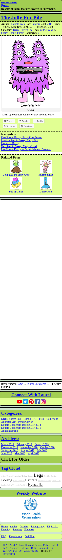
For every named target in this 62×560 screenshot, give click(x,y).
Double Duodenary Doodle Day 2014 (21, 424)
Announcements (9, 430)
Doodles (24, 526)
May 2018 (20, 453)
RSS (33, 548)
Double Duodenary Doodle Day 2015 (21, 427)
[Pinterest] (31, 401)
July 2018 (42, 450)
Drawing (5, 529)
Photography (37, 526)
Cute (42, 29)
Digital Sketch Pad (23, 29)
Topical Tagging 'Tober (16, 476)
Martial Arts (56, 481)
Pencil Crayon (25, 421)
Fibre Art (29, 529)
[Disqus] (31, 245)
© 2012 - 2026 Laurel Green (18, 545)
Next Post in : (19, 146)
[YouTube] (19, 401)
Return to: (10, 143)
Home (19, 383)
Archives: (10, 438)
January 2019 (42, 444)
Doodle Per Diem (9, 2)
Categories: (11, 413)
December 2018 (9, 447)
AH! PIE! (39, 418)
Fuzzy (5, 5)
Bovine (54, 476)
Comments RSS (46, 548)
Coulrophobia (6, 485)
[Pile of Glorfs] (16, 188)
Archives (14, 548)
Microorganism (19, 481)
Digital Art (52, 526)
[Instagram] (43, 401)
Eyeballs (50, 29)
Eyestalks (35, 484)
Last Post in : (26, 149)
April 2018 (33, 453)
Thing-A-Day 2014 (19, 485)
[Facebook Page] (37, 401)
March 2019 (7, 444)
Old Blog (30, 536)
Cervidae (47, 476)
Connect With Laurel (31, 394)
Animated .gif (8, 421)
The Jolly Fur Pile (21, 17)
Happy (12, 32)
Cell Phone (52, 418)
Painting (17, 529)
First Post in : (21, 137)
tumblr (13, 526)
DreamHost (9, 554)
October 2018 (47, 447)
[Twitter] (25, 401)
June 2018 (6, 453)
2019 (49, 24)
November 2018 (29, 447)
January (36, 24)
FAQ (3, 536)
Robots (30, 476)
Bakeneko (42, 481)
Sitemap (25, 548)
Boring (6, 480)
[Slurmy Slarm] (46, 171)
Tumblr (27, 418)
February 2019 (24, 444)
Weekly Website (31, 493)
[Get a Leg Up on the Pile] (16, 171)
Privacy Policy (42, 545)
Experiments (15, 536)
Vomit (48, 481)
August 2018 (27, 450)
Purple (20, 32)
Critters (31, 480)
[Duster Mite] (46, 188)
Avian (3, 476)
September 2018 (9, 450)
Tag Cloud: (11, 468)
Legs (38, 475)
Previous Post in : (19, 140)
